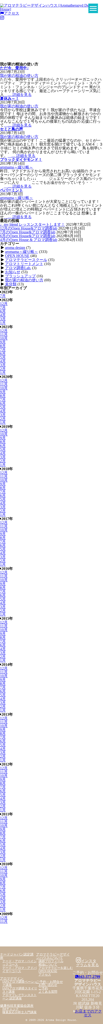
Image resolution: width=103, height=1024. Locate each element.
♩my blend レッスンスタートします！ (32, 224)
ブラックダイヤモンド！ (21, 160)
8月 (3, 346)
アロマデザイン (11, 978)
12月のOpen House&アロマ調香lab (28, 228)
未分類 (11, 284)
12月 (4, 304)
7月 (3, 296)
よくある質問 (48, 991)
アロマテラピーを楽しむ (56, 968)
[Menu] (93, 8)
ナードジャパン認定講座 (17, 956)
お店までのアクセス (88, 1013)
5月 (3, 357)
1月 (3, 323)
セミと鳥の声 (11, 129)
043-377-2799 (89, 977)
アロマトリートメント (24, 264)
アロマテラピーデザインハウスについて (53, 956)
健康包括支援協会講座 (17, 1006)
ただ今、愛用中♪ (14, 68)
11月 (4, 334)
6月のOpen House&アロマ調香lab (27, 236)
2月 (3, 369)
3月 (3, 319)
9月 (3, 342)
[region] (51, 42)
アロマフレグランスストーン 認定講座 (19, 996)
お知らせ (12, 272)
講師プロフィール (51, 961)
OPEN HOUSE (17, 256)
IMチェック (10, 1009)
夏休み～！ (9, 98)
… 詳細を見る (18, 95)
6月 (3, 311)
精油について (48, 964)
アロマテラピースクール (26, 260)
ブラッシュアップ (20, 276)
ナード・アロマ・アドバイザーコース (19, 969)
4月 (3, 315)
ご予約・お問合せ (49, 982)
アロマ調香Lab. (18, 268)
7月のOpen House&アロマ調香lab (27, 232)
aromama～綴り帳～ (16, 167)
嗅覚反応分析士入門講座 (19, 1012)
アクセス (11, 13)
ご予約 (43, 988)
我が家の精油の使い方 (19, 76)
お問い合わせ (48, 985)
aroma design (15, 248)
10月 (4, 338)
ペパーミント (11, 190)
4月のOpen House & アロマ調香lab (28, 240)
